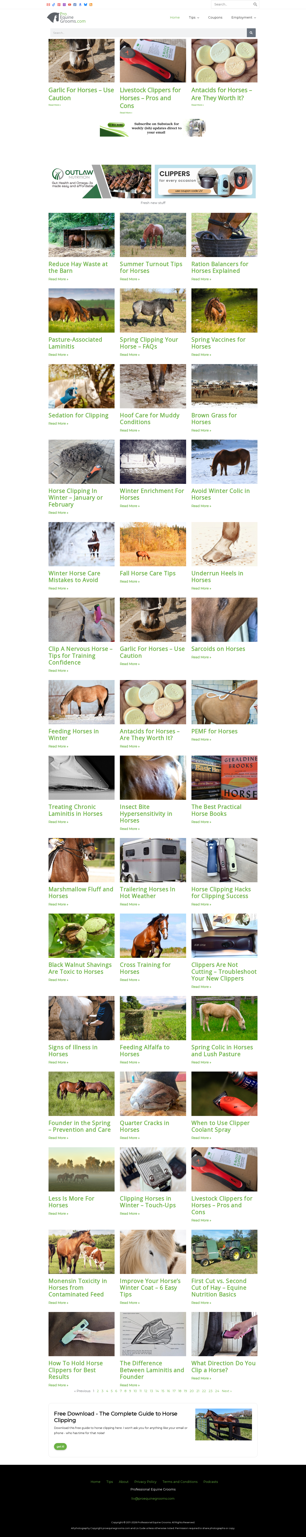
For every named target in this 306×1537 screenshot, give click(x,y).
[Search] (255, 4)
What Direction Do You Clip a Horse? (223, 1366)
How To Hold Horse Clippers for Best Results (76, 1369)
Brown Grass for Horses (214, 418)
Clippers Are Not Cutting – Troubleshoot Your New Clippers (224, 971)
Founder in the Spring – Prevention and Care (80, 1126)
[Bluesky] (85, 4)
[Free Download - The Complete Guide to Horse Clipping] (223, 1425)
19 (185, 1391)
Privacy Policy (145, 1482)
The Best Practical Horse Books (216, 810)
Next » (227, 1391)
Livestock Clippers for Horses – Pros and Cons (150, 98)
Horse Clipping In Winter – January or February (76, 497)
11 (141, 1391)
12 (145, 1391)
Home (95, 1482)
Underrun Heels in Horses (217, 576)
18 (179, 1391)
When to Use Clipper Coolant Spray (220, 1126)
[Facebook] (74, 4)
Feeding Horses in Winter (74, 734)
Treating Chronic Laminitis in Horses (76, 810)
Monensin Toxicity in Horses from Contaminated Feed (78, 1287)
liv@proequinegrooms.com (153, 1499)
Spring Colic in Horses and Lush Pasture (222, 1050)
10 (135, 1391)
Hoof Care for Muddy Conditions (150, 418)
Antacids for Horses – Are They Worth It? (221, 94)
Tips (109, 1482)
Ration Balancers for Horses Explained (220, 267)
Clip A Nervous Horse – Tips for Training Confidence (81, 655)
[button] (197, 17)
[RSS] (90, 4)
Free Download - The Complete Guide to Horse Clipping (115, 1417)
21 (197, 1391)
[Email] (48, 4)
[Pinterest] (59, 4)
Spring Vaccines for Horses (218, 343)
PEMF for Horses (214, 731)
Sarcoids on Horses (218, 648)
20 (192, 1391)
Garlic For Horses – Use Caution (81, 94)
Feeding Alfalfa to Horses (145, 1050)
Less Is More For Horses (71, 1202)
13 (151, 1391)
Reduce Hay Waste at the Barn (78, 267)
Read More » (55, 104)
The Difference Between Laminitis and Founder (152, 1369)
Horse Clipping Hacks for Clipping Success (221, 892)
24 (217, 1391)
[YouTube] (69, 4)
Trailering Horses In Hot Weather (147, 892)
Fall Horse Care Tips (148, 573)
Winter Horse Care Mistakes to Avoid (74, 576)
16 (168, 1391)
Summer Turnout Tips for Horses (151, 267)
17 (174, 1391)
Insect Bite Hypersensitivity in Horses (146, 813)
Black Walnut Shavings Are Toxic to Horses (80, 968)
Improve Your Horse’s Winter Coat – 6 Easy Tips (150, 1287)
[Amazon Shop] (80, 4)
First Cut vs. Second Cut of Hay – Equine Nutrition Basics (219, 1287)
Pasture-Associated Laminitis (76, 343)
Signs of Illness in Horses (73, 1050)
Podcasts (210, 1482)
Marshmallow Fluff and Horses (81, 892)
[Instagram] (64, 4)
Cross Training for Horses (145, 968)
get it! (60, 1446)
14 (157, 1391)
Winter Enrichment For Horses (152, 494)
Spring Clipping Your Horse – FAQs (149, 343)
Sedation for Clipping (79, 415)
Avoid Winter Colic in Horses (220, 494)
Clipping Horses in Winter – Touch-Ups (148, 1202)
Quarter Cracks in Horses (144, 1126)
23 (210, 1391)
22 (204, 1391)
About (124, 1482)
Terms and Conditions (180, 1482)
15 (163, 1391)
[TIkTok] (53, 4)
